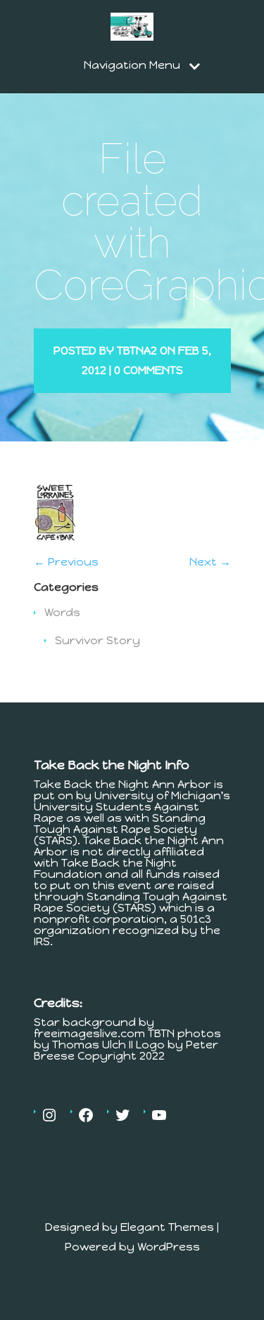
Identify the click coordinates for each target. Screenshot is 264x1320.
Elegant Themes (167, 1227)
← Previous (66, 561)
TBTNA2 (137, 350)
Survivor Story (97, 640)
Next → (210, 561)
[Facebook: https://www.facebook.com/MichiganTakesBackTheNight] (86, 1115)
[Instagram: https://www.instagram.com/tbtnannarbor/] (49, 1115)
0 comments (148, 370)
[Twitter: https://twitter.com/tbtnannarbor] (122, 1115)
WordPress (168, 1246)
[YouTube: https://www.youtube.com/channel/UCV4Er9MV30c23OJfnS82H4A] (159, 1115)
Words (62, 612)
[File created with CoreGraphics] (55, 536)
